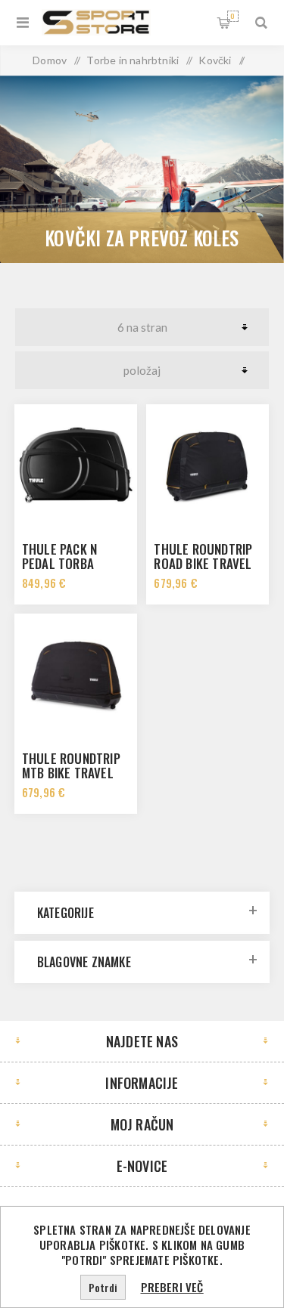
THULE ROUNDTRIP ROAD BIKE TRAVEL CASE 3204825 (203, 563)
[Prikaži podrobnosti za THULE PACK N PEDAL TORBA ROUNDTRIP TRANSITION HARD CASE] (75, 465)
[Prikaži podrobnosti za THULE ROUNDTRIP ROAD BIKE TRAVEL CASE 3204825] (207, 465)
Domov (50, 60)
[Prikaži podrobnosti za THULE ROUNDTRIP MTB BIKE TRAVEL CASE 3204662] (75, 675)
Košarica (232, 16)
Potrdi (103, 1287)
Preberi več (172, 1287)
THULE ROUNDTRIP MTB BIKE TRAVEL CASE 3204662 (71, 772)
